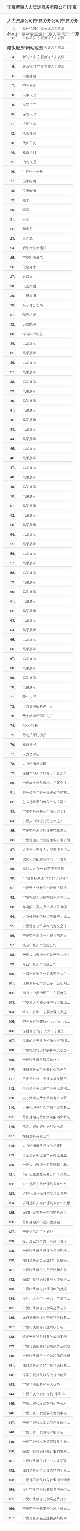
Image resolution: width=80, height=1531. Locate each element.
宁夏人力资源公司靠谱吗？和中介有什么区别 (46, 1164)
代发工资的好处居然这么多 (42, 1126)
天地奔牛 (29, 266)
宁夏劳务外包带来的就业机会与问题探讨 (46, 1508)
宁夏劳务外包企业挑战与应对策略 (46, 1518)
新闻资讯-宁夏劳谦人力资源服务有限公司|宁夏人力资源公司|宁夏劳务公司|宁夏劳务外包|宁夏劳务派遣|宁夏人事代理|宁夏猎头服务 (46, 56)
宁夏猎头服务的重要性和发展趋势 (46, 1269)
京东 (25, 219)
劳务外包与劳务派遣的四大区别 (46, 1116)
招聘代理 (29, 161)
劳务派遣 (29, 85)
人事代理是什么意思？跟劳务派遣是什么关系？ (46, 1107)
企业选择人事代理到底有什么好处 (46, 1183)
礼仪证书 (29, 744)
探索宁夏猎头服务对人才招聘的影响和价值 (46, 1279)
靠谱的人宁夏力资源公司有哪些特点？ (46, 1040)
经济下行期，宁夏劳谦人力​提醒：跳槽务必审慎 (46, 1011)
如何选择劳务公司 (36, 1136)
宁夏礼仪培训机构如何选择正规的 (46, 897)
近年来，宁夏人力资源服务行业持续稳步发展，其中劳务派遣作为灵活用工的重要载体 (46, 849)
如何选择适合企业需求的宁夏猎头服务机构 (46, 1470)
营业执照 (29, 696)
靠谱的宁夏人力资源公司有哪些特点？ (46, 906)
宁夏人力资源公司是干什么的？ (46, 954)
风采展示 (29, 343)
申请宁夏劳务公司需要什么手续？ (46, 973)
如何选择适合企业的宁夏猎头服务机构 (46, 1260)
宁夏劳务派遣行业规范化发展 (44, 830)
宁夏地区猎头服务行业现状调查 (46, 1479)
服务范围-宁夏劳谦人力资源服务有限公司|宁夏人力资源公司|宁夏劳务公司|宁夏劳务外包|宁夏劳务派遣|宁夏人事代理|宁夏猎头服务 (46, 28)
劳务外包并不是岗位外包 (41, 1221)
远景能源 (29, 324)
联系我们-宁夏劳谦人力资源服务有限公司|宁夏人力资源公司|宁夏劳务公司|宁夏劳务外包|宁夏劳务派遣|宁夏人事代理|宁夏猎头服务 (46, 66)
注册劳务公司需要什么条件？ (44, 1069)
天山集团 (29, 286)
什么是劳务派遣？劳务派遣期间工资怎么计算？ (46, 1088)
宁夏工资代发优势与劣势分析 (44, 1403)
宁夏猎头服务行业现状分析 (42, 1327)
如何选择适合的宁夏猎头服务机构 (46, 1365)
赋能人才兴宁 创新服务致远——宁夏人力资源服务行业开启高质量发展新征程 (46, 868)
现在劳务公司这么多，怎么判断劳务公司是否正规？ (46, 983)
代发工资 (29, 142)
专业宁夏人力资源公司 (39, 964)
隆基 (25, 209)
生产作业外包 (32, 171)
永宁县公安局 (32, 305)
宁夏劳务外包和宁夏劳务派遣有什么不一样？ (46, 887)
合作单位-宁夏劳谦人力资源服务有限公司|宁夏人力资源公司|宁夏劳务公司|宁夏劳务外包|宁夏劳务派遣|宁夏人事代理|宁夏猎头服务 (46, 37)
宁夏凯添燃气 (32, 257)
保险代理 (29, 114)
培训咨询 (29, 123)
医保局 (27, 276)
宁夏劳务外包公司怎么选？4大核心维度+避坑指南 (46, 811)
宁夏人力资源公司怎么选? (42, 820)
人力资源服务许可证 (37, 706)
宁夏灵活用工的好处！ (39, 1231)
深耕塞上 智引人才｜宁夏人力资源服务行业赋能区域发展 (46, 1030)
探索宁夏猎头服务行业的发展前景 (46, 1451)
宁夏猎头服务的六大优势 (41, 1384)
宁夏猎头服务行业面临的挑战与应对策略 (46, 1288)
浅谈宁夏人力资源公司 (39, 944)
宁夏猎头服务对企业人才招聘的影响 (46, 1460)
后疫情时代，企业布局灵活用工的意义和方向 (46, 1078)
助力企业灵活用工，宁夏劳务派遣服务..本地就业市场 (46, 992)
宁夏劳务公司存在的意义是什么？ (46, 925)
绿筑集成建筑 (32, 333)
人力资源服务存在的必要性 (42, 1145)
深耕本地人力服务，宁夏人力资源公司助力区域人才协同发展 (46, 773)
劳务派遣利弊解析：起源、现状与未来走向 (46, 1021)
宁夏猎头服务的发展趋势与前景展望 (46, 1307)
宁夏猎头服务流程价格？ (41, 1059)
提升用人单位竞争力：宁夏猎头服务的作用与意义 (46, 1298)
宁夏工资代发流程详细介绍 (42, 1432)
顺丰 (25, 200)
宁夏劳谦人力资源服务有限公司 (46, 839)
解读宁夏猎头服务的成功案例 (44, 1336)
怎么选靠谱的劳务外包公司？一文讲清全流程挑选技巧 (46, 801)
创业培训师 (30, 725)
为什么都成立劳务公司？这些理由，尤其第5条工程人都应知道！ (46, 1174)
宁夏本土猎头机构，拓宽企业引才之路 (46, 782)
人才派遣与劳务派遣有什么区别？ (46, 1097)
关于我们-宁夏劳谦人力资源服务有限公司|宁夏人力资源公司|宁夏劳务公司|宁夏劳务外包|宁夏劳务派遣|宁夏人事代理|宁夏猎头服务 (46, 47)
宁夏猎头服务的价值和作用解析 (46, 1355)
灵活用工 (29, 104)
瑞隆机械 (29, 314)
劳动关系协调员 (34, 734)
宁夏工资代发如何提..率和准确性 (46, 1393)
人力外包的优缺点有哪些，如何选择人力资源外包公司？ (46, 916)
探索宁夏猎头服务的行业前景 (44, 1374)
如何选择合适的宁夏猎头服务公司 (46, 1317)
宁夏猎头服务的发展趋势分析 (44, 1498)
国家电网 (29, 180)
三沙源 (27, 238)
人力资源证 (30, 753)
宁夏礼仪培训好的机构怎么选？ (46, 1050)
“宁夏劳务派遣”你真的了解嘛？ (45, 878)
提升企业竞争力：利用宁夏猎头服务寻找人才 (46, 1241)
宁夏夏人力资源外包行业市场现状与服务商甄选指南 (46, 1002)
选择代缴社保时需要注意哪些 (44, 1193)
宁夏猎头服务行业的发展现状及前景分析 (46, 1250)
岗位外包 (29, 75)
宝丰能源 (29, 190)
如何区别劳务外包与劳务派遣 (44, 1212)
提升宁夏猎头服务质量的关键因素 (46, 1489)
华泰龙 (27, 228)
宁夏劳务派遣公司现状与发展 (44, 935)
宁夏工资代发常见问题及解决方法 (46, 1422)
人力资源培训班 (34, 763)
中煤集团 (29, 295)
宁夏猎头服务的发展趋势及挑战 (46, 1346)
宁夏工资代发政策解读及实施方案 (46, 1441)
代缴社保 (29, 133)
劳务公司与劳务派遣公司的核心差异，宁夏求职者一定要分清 (46, 792)
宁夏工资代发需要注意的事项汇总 (46, 1412)
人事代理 (29, 95)
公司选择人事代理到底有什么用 (46, 1202)
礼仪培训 (29, 152)
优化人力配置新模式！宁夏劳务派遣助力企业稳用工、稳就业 (46, 859)
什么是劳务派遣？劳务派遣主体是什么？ (46, 1155)
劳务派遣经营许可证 (37, 715)
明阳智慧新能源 (34, 247)
